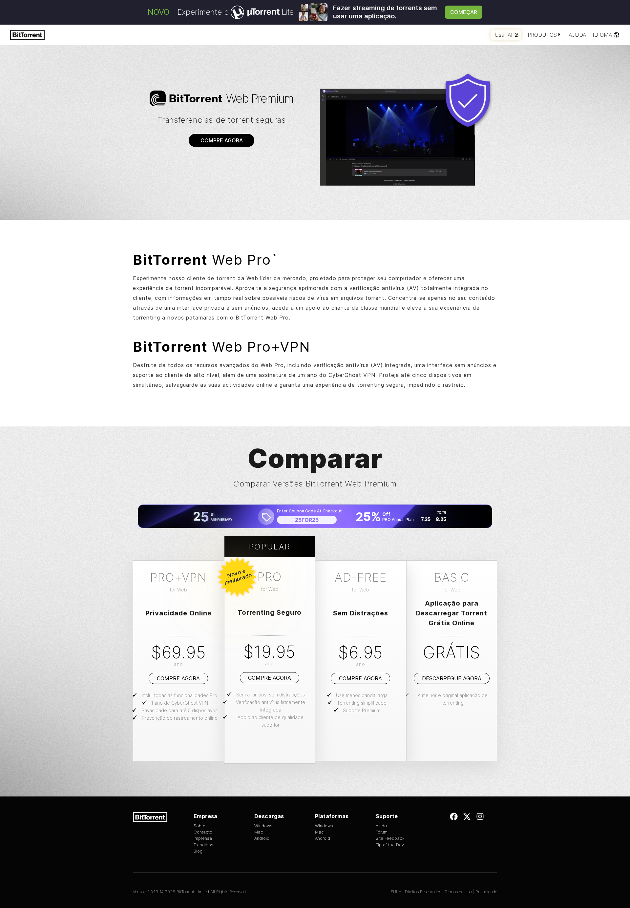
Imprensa (203, 838)
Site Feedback (390, 838)
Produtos (542, 34)
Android (261, 838)
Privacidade (486, 891)
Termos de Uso (458, 891)
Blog (198, 851)
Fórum (382, 832)
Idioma (602, 34)
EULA (396, 891)
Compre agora (221, 140)
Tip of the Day (390, 844)
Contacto (203, 832)
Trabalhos (203, 844)
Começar (463, 12)
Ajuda (577, 34)
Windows (263, 825)
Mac (258, 832)
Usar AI (503, 34)
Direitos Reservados (423, 891)
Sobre (199, 825)
